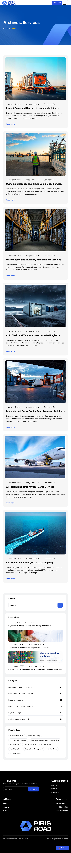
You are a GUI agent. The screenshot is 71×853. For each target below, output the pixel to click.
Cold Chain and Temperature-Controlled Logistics (33, 335)
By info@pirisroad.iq (36, 644)
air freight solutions (16, 736)
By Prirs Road (30, 623)
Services (54, 789)
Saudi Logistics (15, 749)
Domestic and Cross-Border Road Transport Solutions (35, 411)
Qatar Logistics (46, 744)
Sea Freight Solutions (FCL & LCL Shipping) (29, 562)
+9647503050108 (62, 807)
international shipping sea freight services (45, 740)
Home (5, 804)
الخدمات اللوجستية (15, 753)
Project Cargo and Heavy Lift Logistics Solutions (32, 108)
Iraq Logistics (14, 744)
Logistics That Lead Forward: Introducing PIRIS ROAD (29, 626)
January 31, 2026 (17, 644)
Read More (10, 124)
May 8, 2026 (15, 623)
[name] (65, 3)
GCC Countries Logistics (18, 740)
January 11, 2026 (14, 104)
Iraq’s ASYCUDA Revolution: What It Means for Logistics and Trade (35, 669)
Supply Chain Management (34, 749)
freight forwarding (34, 736)
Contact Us (55, 792)
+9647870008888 (62, 811)
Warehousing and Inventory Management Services (33, 259)
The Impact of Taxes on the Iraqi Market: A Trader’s (28, 648)
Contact (6, 807)
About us (54, 785)
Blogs (5, 811)
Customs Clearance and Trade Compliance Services (34, 184)
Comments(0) (49, 104)
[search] (60, 605)
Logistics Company (30, 744)
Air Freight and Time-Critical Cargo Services (30, 487)
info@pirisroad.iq (32, 104)
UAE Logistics (52, 749)
